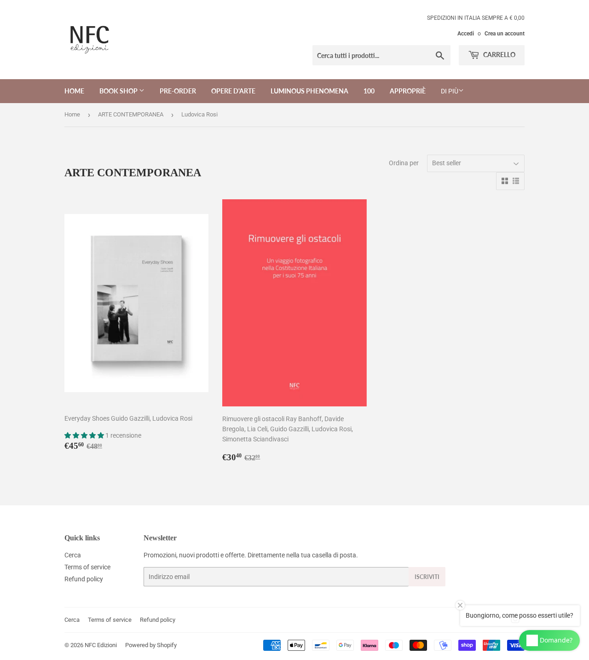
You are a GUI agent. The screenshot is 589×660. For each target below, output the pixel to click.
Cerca (72, 555)
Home (74, 91)
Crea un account (505, 33)
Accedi (465, 33)
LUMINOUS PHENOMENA (309, 91)
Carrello (498, 54)
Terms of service (87, 567)
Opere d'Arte (233, 91)
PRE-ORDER (178, 91)
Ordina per (404, 163)
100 (369, 91)
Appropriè (408, 91)
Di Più (449, 91)
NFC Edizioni (101, 645)
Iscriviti (427, 576)
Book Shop (119, 91)
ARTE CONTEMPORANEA (130, 114)
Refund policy (83, 579)
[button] (84, 435)
